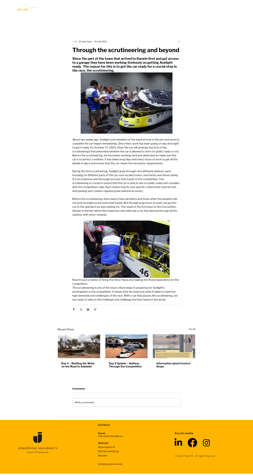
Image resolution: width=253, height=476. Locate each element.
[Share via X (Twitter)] (81, 309)
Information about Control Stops (173, 365)
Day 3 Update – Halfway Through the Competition (125, 365)
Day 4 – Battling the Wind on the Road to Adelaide (77, 365)
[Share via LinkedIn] (88, 309)
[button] (128, 8)
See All (192, 329)
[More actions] (179, 41)
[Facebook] (192, 442)
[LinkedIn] (178, 442)
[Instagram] (206, 442)
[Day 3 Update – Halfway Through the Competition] (126, 346)
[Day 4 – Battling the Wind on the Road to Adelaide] (79, 346)
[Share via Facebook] (73, 309)
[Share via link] (95, 309)
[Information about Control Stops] (174, 346)
